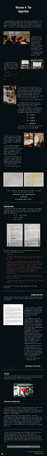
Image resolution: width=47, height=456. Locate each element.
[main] (23, 9)
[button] (42, 365)
